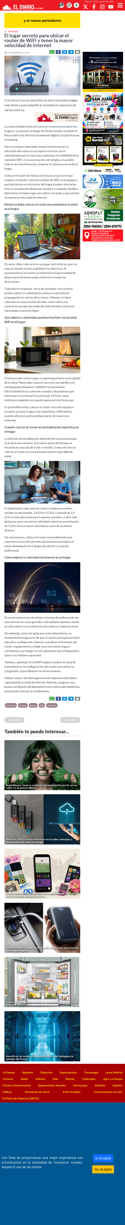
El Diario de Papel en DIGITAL (21, 1098)
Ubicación (51, 705)
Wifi (42, 705)
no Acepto (103, 1169)
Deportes (46, 1072)
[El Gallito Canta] (61, 5)
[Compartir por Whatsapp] (52, 52)
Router (33, 705)
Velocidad (10, 705)
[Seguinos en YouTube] (110, 6)
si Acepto (103, 1158)
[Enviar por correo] (77, 52)
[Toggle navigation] (120, 5)
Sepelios (27, 1072)
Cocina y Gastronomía (17, 1085)
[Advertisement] (104, 31)
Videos (7, 1092)
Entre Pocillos (71, 1092)
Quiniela (100, 1085)
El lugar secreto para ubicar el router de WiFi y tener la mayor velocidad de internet (38, 40)
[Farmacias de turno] (76, 5)
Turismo (8, 1079)
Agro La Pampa (112, 1079)
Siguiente (70, 720)
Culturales (89, 1079)
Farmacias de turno (37, 1092)
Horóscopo (80, 1085)
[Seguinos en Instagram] (102, 6)
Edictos (40, 1079)
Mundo (70, 1079)
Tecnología (91, 1072)
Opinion (117, 1085)
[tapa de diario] (69, 5)
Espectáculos (68, 1072)
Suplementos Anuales (52, 1085)
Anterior (14, 720)
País (55, 1079)
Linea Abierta (113, 1072)
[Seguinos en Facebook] (94, 6)
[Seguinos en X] (85, 6)
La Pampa (9, 1072)
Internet (23, 705)
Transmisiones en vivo (108, 1092)
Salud (24, 1079)
